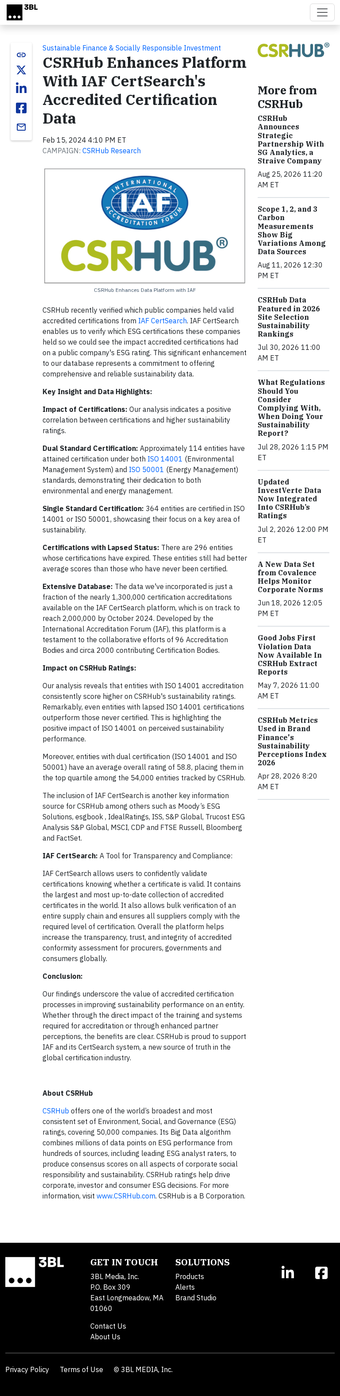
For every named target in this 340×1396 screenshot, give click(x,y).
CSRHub (55, 1110)
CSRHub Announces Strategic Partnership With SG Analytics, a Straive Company (291, 139)
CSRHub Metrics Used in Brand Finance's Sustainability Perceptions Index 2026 (292, 741)
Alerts (185, 1287)
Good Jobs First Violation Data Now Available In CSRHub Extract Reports (290, 654)
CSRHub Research (111, 150)
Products (189, 1276)
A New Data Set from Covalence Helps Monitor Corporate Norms (290, 577)
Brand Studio (195, 1297)
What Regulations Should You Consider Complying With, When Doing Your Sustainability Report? (291, 408)
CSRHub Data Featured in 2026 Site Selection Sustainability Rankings (289, 316)
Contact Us (108, 1326)
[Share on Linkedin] (21, 88)
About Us (105, 1336)
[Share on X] (21, 70)
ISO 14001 (165, 458)
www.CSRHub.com (126, 1195)
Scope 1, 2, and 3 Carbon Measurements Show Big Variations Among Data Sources (292, 230)
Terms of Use (81, 1369)
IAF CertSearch (162, 320)
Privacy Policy (27, 1369)
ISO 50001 (146, 469)
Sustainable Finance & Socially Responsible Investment (131, 47)
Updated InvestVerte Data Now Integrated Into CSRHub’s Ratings (289, 498)
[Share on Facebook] (21, 108)
